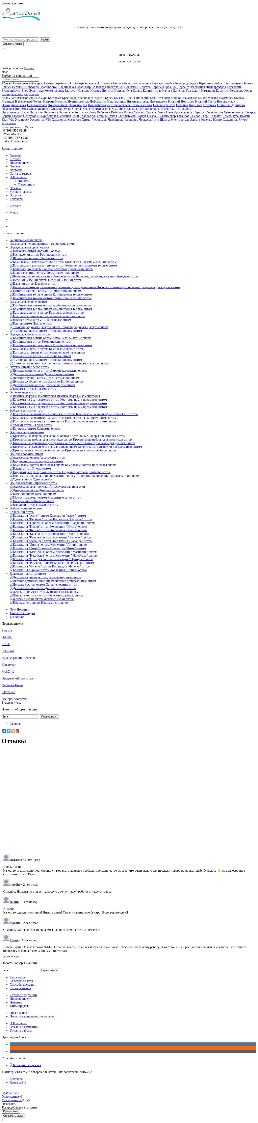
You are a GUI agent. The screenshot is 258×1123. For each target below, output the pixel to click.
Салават (139, 112)
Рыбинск (117, 112)
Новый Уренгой (164, 105)
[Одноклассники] (13, 731)
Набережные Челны (28, 101)
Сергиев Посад (12, 116)
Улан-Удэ (8, 119)
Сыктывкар (168, 116)
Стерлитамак (127, 116)
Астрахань (104, 83)
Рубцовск (103, 112)
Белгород (181, 83)
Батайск (168, 83)
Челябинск (115, 119)
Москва (29, 68)
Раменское (66, 112)
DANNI (7, 637)
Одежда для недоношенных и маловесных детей (43, 243)
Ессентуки (36, 90)
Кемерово (236, 90)
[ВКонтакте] (4, 731)
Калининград (152, 90)
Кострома (54, 98)
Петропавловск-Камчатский (157, 108)
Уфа (48, 119)
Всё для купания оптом (26, 508)
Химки (87, 119)
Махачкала (189, 98)
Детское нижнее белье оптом (29, 367)
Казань (137, 90)
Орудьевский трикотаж (17, 678)
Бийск (218, 83)
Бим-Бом (8, 651)
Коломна (8, 98)
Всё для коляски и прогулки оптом (33, 483)
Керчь (248, 90)
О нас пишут (26, 184)
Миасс (202, 98)
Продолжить (10, 1111)
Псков (24, 112)
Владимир (84, 87)
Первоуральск (98, 108)
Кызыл (119, 98)
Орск (75, 108)
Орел (32, 108)
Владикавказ (67, 87)
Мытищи (8, 101)
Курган (99, 98)
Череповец (131, 119)
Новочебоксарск (99, 105)
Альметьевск (21, 83)
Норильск (195, 105)
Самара (151, 112)
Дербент (183, 87)
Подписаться (49, 716)
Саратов (199, 112)
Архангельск (88, 83)
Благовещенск (233, 83)
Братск (248, 83)
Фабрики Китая (12, 685)
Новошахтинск (141, 105)
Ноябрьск (209, 105)
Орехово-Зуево (61, 108)
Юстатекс (8, 692)
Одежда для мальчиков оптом (30, 334)
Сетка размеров (20, 173)
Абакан (7, 83)
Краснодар (69, 98)
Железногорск (54, 90)
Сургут (141, 116)
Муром (239, 98)
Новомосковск (37, 105)
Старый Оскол (107, 116)
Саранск (187, 112)
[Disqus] (129, 799)
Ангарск (37, 83)
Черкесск (145, 119)
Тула (235, 116)
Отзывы (15, 188)
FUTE (6, 644)
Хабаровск (59, 119)
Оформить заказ (13, 1115)
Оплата (15, 166)
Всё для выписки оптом (26, 410)
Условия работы (21, 191)
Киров (6, 94)
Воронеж (157, 87)
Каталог (15, 159)
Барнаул (157, 83)
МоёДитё (8, 671)
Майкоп (176, 98)
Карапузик (9, 664)
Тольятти (216, 116)
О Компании (18, 177)
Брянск (6, 87)
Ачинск (118, 83)
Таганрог (183, 116)
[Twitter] (8, 731)
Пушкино (36, 112)
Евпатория (234, 87)
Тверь (205, 116)
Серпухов (29, 116)
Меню (14, 212)
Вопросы (16, 195)
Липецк (129, 98)
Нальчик (61, 101)
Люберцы (142, 98)
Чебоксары (99, 119)
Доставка (16, 170)
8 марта (7, 630)
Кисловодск (19, 94)
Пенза (84, 108)
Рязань (128, 112)
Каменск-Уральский (186, 90)
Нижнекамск (158, 101)
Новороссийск (58, 105)
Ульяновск (22, 119)
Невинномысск (78, 101)
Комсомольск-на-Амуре (31, 98)
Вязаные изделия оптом (26, 392)
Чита (155, 119)
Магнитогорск (160, 98)
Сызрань (153, 116)
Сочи (75, 116)
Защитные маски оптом (26, 240)
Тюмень (244, 116)
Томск (227, 116)
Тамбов (195, 116)
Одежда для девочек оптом (28, 301)
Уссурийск (37, 119)
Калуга (167, 90)
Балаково (130, 83)
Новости (24, 181)
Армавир (62, 83)
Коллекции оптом (22, 512)
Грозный (171, 87)
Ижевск (95, 90)
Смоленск (64, 116)
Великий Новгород (25, 87)
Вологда (145, 87)
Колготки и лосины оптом (28, 573)
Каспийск (222, 90)
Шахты (165, 119)
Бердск (193, 83)
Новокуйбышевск (14, 105)
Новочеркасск (121, 105)
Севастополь (214, 112)
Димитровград (216, 87)
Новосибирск (78, 105)
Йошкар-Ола (123, 90)
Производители (20, 162)
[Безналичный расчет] (25, 1065)
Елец (25, 90)
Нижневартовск (138, 101)
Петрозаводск (128, 108)
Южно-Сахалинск (225, 119)
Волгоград (99, 87)
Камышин (208, 90)
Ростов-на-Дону (85, 112)
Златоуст (71, 90)
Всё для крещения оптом (27, 432)
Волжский (131, 87)
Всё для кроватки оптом (26, 454)
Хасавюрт (74, 119)
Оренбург (43, 108)
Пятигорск (51, 112)
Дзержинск (197, 87)
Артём (73, 83)
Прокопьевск (11, 112)
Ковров (34, 94)
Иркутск (107, 90)
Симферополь (46, 116)
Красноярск (85, 98)
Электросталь (180, 119)
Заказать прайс (12, 43)
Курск (109, 98)
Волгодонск (115, 87)
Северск (250, 112)
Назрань (48, 101)
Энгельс (206, 119)
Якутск (243, 119)
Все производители (15, 699)
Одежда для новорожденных (29, 247)
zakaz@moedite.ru (15, 141)
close (5, 72)
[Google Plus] (17, 731)
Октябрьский (11, 108)
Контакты (16, 199)
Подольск (184, 108)
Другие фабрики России (18, 657)
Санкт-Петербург (168, 112)
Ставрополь (88, 116)
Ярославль (9, 123)
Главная (15, 155)
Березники (206, 83)
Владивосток (48, 87)
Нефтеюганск (116, 101)
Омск (24, 108)
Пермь (113, 108)
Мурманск (226, 98)
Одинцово (237, 105)
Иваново (83, 90)
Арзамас (49, 83)
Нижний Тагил (205, 101)
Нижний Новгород (181, 101)
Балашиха (144, 83)
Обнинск (223, 105)
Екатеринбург (11, 90)
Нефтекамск (98, 101)
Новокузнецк (226, 101)
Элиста (195, 119)
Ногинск (182, 105)
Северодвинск (234, 112)
